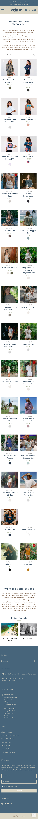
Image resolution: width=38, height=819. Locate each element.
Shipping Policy (6, 742)
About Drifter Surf (7, 732)
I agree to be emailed (10, 786)
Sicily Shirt (28, 156)
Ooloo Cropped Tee (28, 119)
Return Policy (5, 745)
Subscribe (19, 790)
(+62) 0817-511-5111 (10, 718)
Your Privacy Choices (8, 752)
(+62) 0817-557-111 (10, 704)
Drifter (10, 77)
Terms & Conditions (8, 739)
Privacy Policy (5, 749)
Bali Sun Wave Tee (10, 381)
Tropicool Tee (28, 344)
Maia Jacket (10, 564)
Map (6, 702)
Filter (10, 55)
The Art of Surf (28, 638)
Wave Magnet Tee (28, 307)
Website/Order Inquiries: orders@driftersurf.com (20, 674)
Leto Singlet (28, 564)
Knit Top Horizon (10, 268)
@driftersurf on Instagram (10, 735)
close (34, 3)
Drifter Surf (9, 191)
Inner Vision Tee (28, 530)
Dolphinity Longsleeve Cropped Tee (28, 82)
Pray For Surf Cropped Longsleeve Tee (28, 270)
